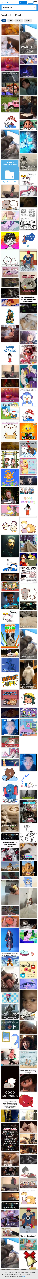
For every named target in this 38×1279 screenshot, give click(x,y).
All (4, 20)
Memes (28, 20)
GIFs (10, 20)
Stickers (18, 20)
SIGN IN (31, 2)
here (23, 1276)
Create (24, 2)
